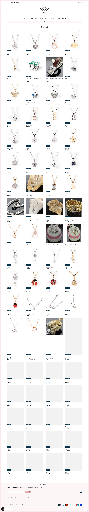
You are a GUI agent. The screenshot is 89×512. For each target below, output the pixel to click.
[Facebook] (80, 492)
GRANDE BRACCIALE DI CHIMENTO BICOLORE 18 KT (73, 220)
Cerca (12, 497)
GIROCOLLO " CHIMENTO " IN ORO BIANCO (14, 220)
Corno (27, 381)
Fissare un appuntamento (27, 500)
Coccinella (28, 290)
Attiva (12, 2)
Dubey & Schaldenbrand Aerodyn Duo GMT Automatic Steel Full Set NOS (54, 79)
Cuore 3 (47, 472)
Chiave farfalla (10, 290)
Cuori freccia (68, 53)
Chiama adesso (16, 500)
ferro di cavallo (29, 125)
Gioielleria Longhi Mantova (19, 504)
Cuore (66, 426)
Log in (8, 2)
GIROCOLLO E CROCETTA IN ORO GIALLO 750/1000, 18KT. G (53, 220)
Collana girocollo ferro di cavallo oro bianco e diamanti (34, 313)
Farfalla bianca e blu (30, 102)
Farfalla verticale (69, 102)
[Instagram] (81, 492)
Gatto (47, 193)
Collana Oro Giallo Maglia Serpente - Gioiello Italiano (54, 357)
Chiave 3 (28, 267)
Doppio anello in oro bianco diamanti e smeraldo (34, 79)
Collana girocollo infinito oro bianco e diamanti (54, 313)
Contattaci (9, 500)
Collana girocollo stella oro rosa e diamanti (33, 357)
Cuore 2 (28, 472)
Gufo (27, 244)
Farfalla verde (49, 102)
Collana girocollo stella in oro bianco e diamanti (15, 357)
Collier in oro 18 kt (10, 381)
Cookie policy (40, 497)
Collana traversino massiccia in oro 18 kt (73, 357)
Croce (8, 403)
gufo (8, 244)
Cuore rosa (48, 53)
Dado (8, 78)
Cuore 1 (8, 472)
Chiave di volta (68, 267)
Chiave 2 (8, 267)
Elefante (67, 78)
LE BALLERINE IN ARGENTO (52, 244)
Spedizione (36, 500)
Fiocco (66, 125)
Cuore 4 (67, 472)
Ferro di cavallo (10, 125)
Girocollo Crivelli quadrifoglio (32, 219)
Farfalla (8, 102)
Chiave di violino (49, 267)
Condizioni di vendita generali (29, 497)
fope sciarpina (29, 193)
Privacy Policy (18, 497)
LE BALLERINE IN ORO (70, 244)
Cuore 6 (28, 53)
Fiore (27, 171)
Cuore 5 (8, 53)
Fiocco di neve (10, 148)
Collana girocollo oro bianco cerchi (73, 313)
